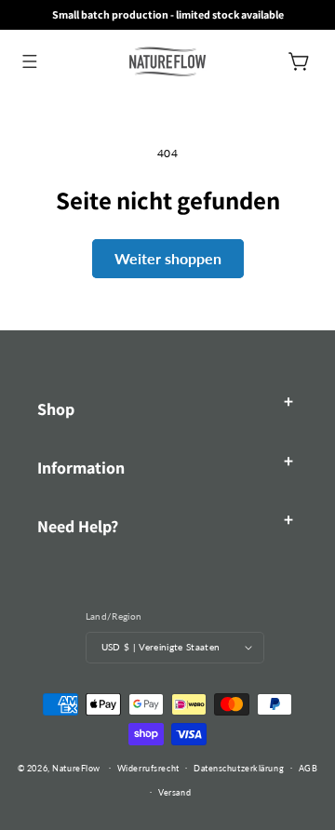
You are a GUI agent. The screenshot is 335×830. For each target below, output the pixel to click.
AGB (308, 768)
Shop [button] (55, 409)
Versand (174, 792)
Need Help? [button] (77, 526)
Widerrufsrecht (148, 768)
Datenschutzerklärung (239, 768)
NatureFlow (76, 767)
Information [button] (81, 467)
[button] (29, 61)
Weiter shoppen (167, 258)
